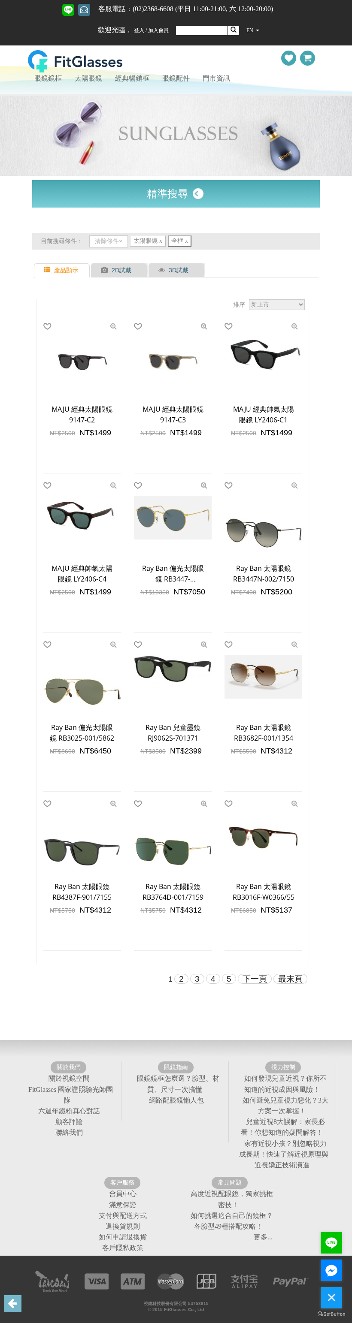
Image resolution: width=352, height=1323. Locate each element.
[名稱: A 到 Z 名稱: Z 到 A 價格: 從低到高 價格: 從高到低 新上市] (277, 304)
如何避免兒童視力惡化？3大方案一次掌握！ (285, 1106)
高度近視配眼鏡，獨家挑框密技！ (232, 1199)
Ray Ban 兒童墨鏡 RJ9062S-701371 (173, 733)
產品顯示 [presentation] (66, 270)
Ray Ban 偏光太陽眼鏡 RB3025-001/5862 (82, 733)
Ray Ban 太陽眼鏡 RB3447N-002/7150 (263, 574)
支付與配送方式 (123, 1215)
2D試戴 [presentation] (121, 270)
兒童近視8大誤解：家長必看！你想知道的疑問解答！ (283, 1127)
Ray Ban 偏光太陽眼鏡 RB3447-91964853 (173, 574)
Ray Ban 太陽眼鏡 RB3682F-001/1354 (263, 733)
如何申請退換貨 (123, 1237)
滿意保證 (123, 1204)
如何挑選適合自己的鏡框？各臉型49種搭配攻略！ (232, 1221)
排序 (239, 304)
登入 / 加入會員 (151, 30)
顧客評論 (69, 1121)
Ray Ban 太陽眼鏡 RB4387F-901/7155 (82, 892)
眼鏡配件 (176, 78)
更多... (263, 1237)
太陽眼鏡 (88, 78)
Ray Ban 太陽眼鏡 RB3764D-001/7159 (173, 892)
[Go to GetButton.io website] (331, 1314)
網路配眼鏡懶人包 (176, 1100)
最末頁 (290, 978)
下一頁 (255, 978)
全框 (179, 241)
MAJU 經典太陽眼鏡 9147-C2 (82, 414)
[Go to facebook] (331, 1270)
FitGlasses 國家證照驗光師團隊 (70, 1095)
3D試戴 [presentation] (178, 270)
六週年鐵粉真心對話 (69, 1111)
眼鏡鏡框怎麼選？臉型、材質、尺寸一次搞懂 (178, 1084)
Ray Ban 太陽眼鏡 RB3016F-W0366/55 (263, 892)
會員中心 (123, 1194)
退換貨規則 (123, 1226)
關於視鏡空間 (69, 1078)
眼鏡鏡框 (48, 78)
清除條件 (107, 241)
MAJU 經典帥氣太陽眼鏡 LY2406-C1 (263, 414)
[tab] (63, 270)
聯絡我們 (69, 1132)
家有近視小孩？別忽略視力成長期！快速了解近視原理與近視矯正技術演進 (283, 1154)
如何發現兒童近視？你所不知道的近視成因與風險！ (285, 1084)
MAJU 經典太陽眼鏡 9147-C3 (173, 414)
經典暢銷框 (132, 78)
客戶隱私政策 (122, 1248)
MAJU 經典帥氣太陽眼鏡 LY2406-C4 (82, 574)
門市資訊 (216, 78)
